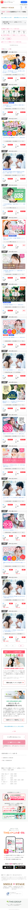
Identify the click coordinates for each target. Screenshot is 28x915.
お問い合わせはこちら (15, 737)
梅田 (3, 38)
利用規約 (10, 886)
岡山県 (11, 781)
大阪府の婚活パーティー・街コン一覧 (20, 17)
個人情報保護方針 (6, 887)
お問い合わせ (14, 889)
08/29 (14, 32)
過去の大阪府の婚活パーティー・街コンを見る (14, 726)
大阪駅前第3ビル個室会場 (8, 757)
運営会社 (5, 886)
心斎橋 (8, 38)
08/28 (9, 32)
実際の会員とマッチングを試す (14, 682)
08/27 (4, 32)
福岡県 (11, 783)
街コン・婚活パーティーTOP (6, 17)
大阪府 (19, 779)
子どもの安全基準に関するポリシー (17, 887)
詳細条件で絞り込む (14, 45)
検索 (21, 8)
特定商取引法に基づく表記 (18, 886)
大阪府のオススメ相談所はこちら (14, 720)
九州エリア (3, 783)
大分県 (15, 783)
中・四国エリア (4, 781)
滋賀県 (11, 779)
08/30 (19, 32)
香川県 (15, 781)
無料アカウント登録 (15, 742)
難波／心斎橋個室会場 (7, 760)
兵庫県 (22, 779)
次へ (21, 645)
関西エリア (3, 779)
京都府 (15, 779)
